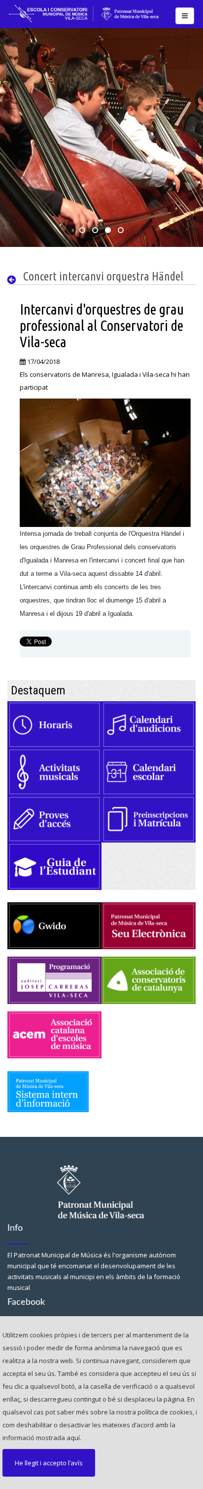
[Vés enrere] (14, 279)
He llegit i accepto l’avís (49, 1462)
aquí (73, 1437)
